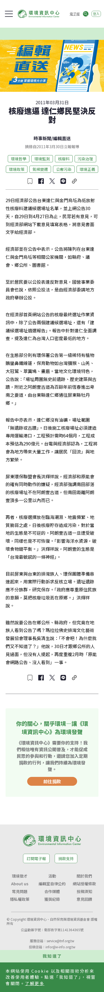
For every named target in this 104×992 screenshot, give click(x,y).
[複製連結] (74, 181)
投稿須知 (84, 891)
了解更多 (34, 983)
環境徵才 (19, 876)
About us (19, 883)
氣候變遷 (40, 169)
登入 (96, 13)
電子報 (75, 14)
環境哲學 (18, 158)
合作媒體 (52, 891)
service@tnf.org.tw (60, 940)
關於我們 (84, 876)
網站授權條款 (84, 883)
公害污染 (64, 169)
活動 (52, 876)
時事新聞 (42, 138)
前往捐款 (52, 781)
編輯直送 (62, 138)
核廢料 (64, 158)
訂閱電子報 (36, 858)
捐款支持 (66, 858)
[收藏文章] (30, 181)
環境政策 (16, 169)
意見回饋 (84, 899)
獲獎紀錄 (52, 899)
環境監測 (42, 158)
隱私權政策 (19, 899)
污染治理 (85, 158)
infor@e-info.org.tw (60, 946)
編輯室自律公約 (52, 883)
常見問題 (19, 891)
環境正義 (87, 169)
